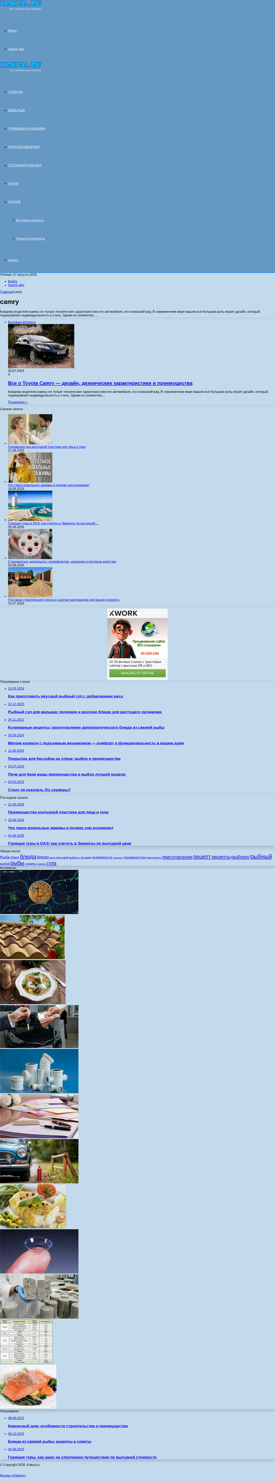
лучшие (86, 857)
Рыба (5, 857)
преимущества (135, 857)
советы (41, 863)
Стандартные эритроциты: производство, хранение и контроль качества (62, 561)
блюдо (43, 857)
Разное (14, 202)
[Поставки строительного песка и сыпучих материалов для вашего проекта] (30, 596)
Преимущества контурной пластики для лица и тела (47, 447)
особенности (102, 857)
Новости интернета (30, 238)
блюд (15, 857)
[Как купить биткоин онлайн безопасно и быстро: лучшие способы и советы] (39, 913)
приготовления (177, 857)
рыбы (17, 863)
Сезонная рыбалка (24, 165)
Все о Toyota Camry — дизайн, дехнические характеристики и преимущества (100, 383)
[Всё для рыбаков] (20, 9)
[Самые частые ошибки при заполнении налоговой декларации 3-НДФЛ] (39, 1137)
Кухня (13, 183)
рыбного (240, 857)
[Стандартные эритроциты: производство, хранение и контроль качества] (30, 558)
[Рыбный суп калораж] (26, 1362)
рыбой (5, 863)
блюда (28, 857)
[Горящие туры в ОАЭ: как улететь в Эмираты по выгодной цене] (30, 519)
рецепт (202, 857)
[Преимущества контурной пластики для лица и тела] (30, 443)
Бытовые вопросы (30, 220)
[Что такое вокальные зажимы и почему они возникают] (30, 481)
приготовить (154, 857)
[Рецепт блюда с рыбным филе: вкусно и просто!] (33, 1227)
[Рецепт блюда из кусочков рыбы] (28, 1407)
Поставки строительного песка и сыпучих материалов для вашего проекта (63, 600)
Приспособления (24, 147)
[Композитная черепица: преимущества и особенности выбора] (32, 958)
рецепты (221, 857)
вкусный (62, 857)
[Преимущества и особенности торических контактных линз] (39, 1272)
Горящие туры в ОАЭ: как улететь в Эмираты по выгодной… (53, 523)
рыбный (261, 856)
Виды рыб (16, 110)
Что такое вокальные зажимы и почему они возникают (48, 485)
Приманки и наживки (26, 128)
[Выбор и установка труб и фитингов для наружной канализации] (39, 1092)
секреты (30, 863)
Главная (6, 292)
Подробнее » (18, 402)
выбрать (74, 857)
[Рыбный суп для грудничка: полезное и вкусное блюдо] (33, 1003)
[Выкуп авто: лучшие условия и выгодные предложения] (39, 1047)
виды (53, 857)
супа (51, 863)
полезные (118, 858)
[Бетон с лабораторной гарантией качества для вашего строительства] (39, 1317)
